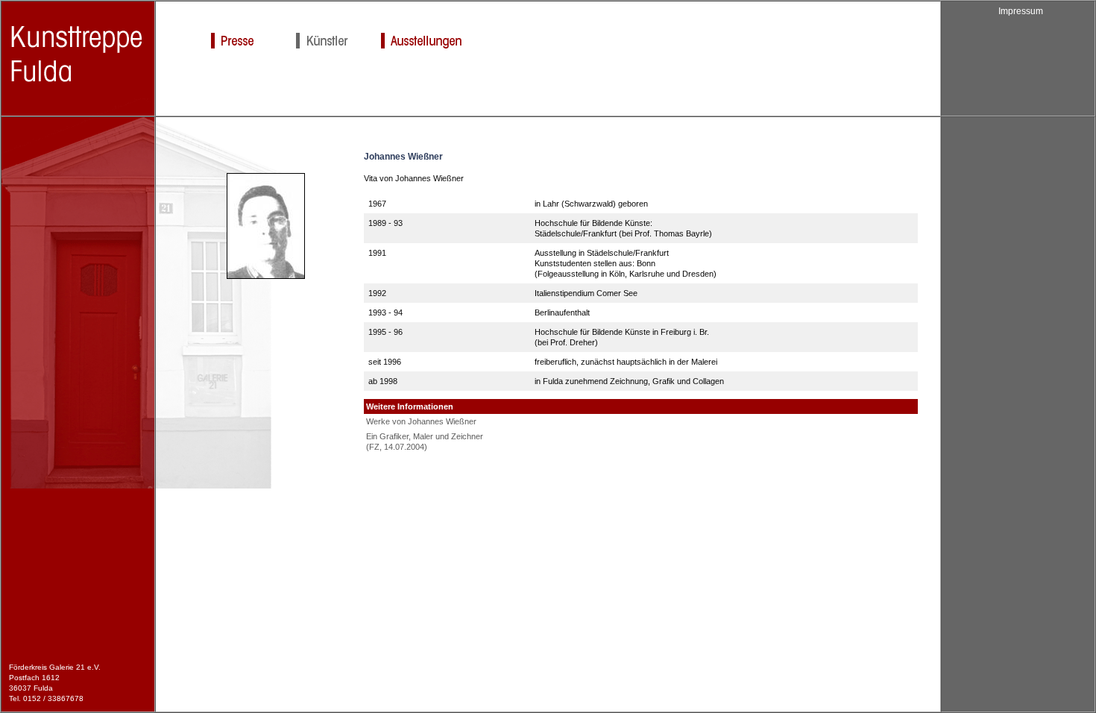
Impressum (1020, 11)
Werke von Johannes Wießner (421, 421)
